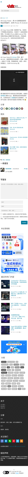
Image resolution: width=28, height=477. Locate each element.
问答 (20, 389)
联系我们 (3, 406)
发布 (2, 419)
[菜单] (1, 2)
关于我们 (3, 404)
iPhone (17, 367)
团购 (3, 375)
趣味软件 (14, 389)
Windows (4, 372)
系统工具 (14, 386)
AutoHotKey (5, 364)
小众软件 (9, 471)
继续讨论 (3, 408)
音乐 (24, 389)
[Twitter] (17, 440)
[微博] (13, 440)
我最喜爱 (10, 378)
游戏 (3, 383)
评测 (9, 389)
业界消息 (10, 372)
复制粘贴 (8, 160)
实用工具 (4, 378)
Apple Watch (11, 362)
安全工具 (21, 375)
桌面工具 (15, 381)
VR (13, 370)
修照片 (16, 372)
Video (8, 370)
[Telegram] (5, 440)
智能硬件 (9, 381)
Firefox (22, 364)
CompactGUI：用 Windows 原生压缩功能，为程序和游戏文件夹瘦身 (19, 282)
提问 (2, 426)
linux (22, 367)
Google (4, 367)
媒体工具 (14, 375)
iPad (12, 367)
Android (4, 362)
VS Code (18, 370)
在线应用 (8, 375)
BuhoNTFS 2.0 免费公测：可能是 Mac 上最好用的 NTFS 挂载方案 (19, 293)
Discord (23, 446)
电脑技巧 (8, 383)
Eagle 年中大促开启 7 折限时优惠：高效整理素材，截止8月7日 (19, 328)
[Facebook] (2, 440)
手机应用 (16, 378)
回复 (26, 168)
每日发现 (22, 381)
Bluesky (18, 446)
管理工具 (4, 386)
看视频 (14, 383)
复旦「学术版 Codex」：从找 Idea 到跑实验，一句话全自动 (19, 305)
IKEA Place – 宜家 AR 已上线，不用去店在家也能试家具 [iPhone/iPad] (18, 119)
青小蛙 (14, 25)
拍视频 (3, 381)
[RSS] (21, 440)
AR (1, 25)
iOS (8, 367)
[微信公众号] (9, 440)
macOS (3, 370)
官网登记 (3, 95)
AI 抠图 (12, 97)
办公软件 (22, 372)
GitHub (14, 57)
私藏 (18, 383)
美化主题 (4, 389)
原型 (3, 160)
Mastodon (12, 446)
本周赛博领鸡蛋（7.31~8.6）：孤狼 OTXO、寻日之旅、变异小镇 (18, 316)
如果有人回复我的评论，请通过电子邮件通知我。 (15, 214)
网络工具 (21, 386)
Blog (11, 364)
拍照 (22, 378)
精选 (9, 386)
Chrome (16, 364)
